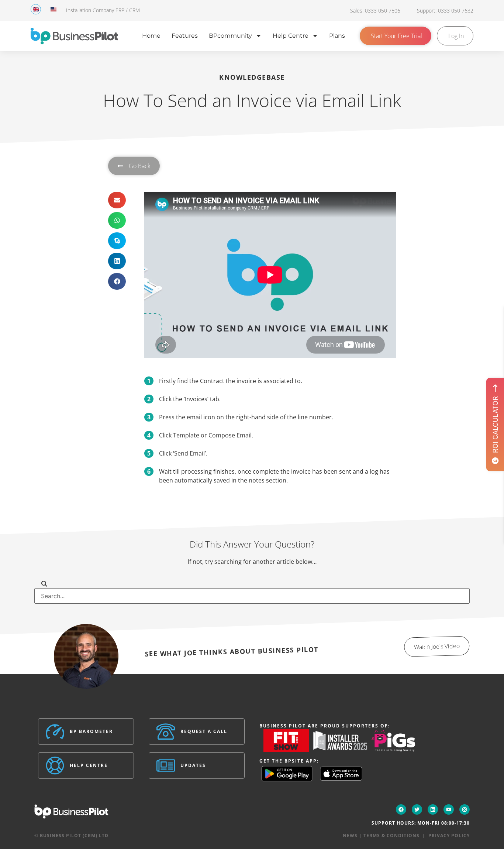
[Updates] (165, 765)
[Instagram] (464, 809)
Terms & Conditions (391, 835)
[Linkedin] (433, 809)
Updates (193, 765)
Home (151, 35)
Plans (337, 35)
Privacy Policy (449, 835)
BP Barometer (91, 731)
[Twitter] (417, 809)
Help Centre (290, 35)
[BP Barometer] (55, 731)
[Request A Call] (165, 731)
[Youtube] (448, 809)
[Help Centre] (55, 765)
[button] (117, 200)
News (350, 835)
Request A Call (203, 731)
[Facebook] (401, 809)
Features (185, 35)
